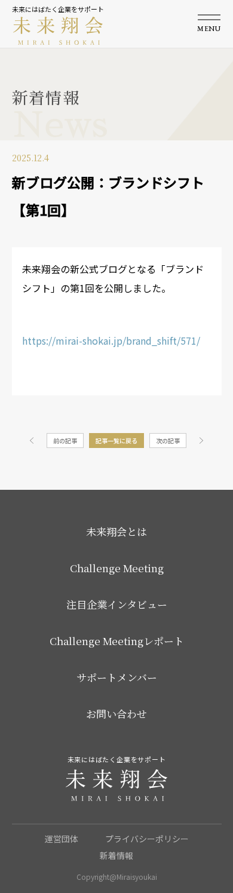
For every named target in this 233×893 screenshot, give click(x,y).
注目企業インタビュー (116, 604)
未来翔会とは (116, 531)
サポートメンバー (116, 677)
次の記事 (168, 440)
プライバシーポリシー (147, 839)
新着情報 (116, 855)
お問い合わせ (116, 713)
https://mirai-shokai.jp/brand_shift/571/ (111, 340)
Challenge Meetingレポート (117, 640)
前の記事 (65, 440)
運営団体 (61, 839)
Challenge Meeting (117, 567)
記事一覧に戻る (116, 440)
